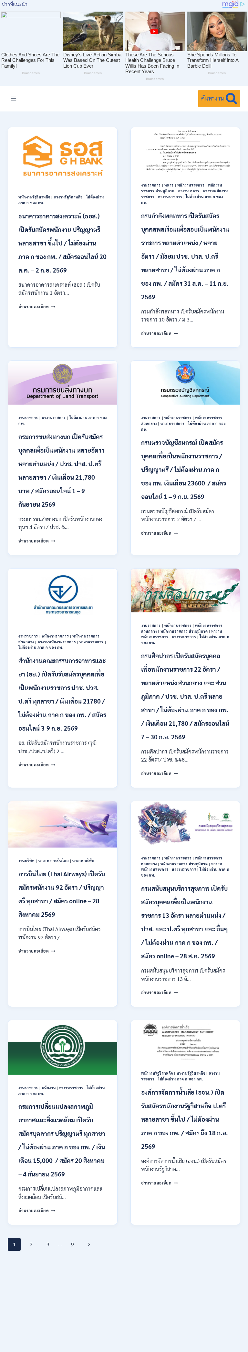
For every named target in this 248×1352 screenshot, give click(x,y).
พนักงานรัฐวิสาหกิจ (34, 197)
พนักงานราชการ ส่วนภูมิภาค (184, 631)
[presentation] (62, 155)
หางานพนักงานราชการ (57, 641)
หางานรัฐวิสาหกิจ (68, 197)
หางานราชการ (170, 196)
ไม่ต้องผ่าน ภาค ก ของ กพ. (40, 647)
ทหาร (169, 185)
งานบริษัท (26, 860)
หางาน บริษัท (83, 860)
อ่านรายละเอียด (36, 306)
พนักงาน (49, 1087)
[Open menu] (14, 98)
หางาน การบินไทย (53, 860)
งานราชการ (151, 185)
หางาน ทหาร (189, 190)
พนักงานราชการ (191, 185)
